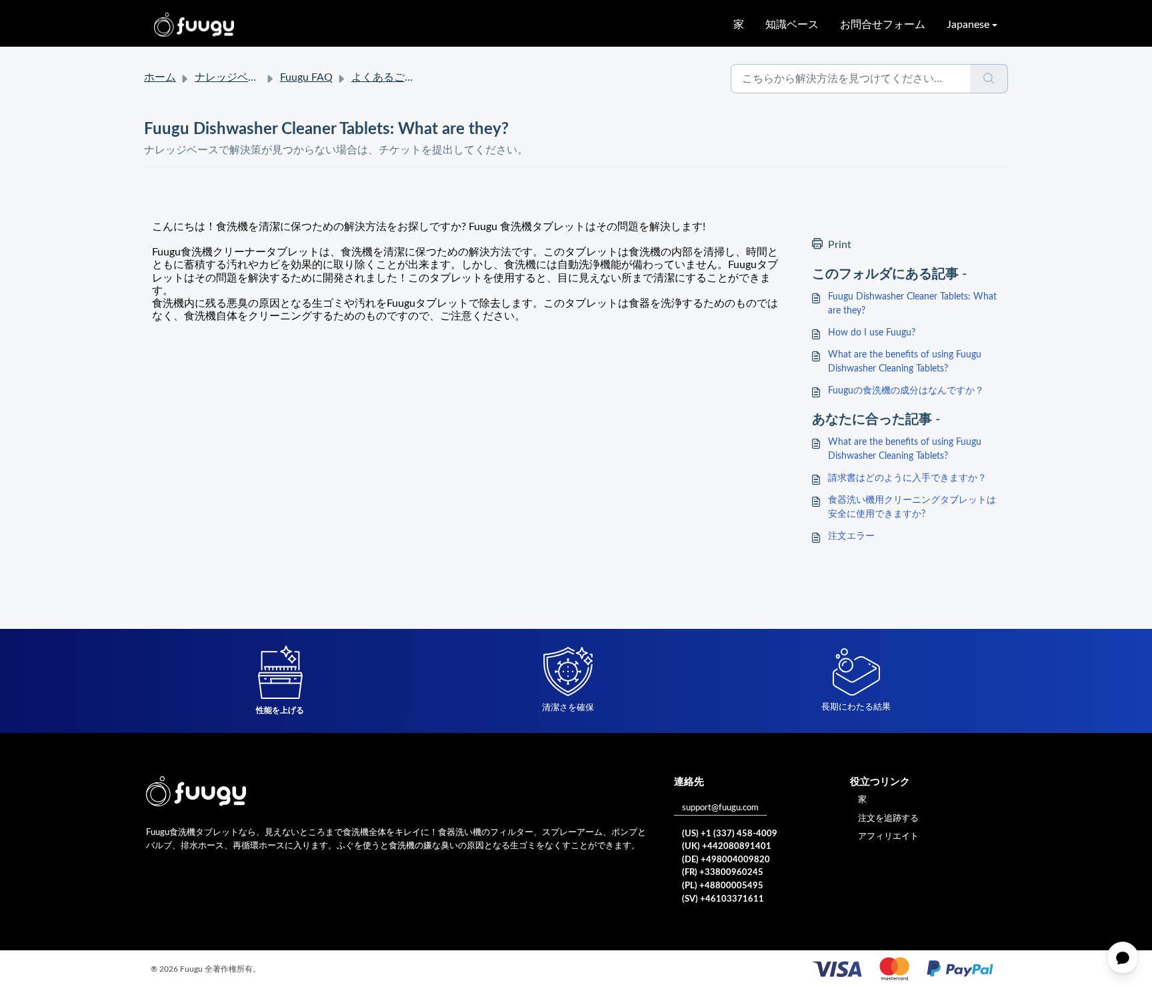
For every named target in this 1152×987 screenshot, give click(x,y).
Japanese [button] (968, 24)
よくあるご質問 (388, 77)
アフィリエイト (888, 836)
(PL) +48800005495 (722, 886)
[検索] (989, 78)
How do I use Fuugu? (871, 332)
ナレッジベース (232, 77)
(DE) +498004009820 (726, 860)
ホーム (160, 77)
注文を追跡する (888, 818)
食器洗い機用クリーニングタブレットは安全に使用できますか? (912, 507)
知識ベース (792, 24)
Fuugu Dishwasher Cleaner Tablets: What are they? (912, 303)
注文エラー (851, 536)
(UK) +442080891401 (726, 846)
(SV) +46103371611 (723, 899)
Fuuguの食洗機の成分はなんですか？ (906, 390)
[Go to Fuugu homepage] (194, 25)
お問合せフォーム (882, 24)
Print (839, 244)
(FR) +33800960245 (722, 872)
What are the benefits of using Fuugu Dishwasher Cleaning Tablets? (904, 361)
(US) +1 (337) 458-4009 (729, 834)
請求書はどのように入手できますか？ (907, 478)
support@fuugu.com (720, 808)
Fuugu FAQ (306, 77)
